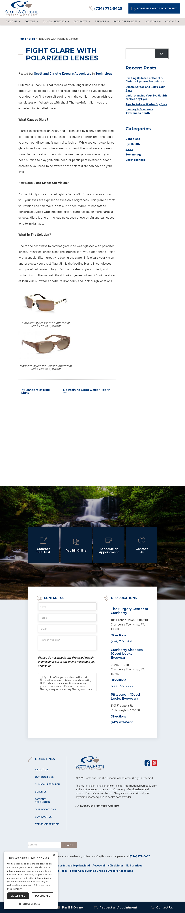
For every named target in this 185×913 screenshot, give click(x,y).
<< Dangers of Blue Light (35, 391)
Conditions (133, 138)
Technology (103, 73)
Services (100, 21)
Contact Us (43, 816)
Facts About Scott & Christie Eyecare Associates (101, 870)
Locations (151, 21)
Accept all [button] (18, 895)
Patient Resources (125, 21)
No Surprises (134, 865)
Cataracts (80, 21)
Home (22, 38)
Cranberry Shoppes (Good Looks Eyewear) (127, 654)
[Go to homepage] (21, 8)
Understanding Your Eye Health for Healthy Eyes (146, 97)
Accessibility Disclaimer (107, 865)
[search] (69, 845)
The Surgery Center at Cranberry (129, 611)
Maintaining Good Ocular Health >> (86, 391)
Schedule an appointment (157, 8)
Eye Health (133, 144)
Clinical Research (54, 21)
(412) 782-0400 (122, 722)
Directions (118, 635)
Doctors (30, 21)
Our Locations (45, 809)
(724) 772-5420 (122, 641)
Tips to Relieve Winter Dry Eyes (146, 104)
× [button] (53, 855)
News (129, 149)
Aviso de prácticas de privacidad (69, 865)
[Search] (161, 53)
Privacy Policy (14, 888)
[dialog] (31, 880)
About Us (11, 21)
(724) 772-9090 (122, 686)
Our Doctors (44, 777)
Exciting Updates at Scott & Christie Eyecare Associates (145, 79)
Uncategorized (135, 159)
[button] (30, 904)
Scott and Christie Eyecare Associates (62, 73)
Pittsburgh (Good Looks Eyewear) (125, 697)
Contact (170, 21)
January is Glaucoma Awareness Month (139, 110)
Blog (32, 38)
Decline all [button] (42, 895)
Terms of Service (47, 824)
